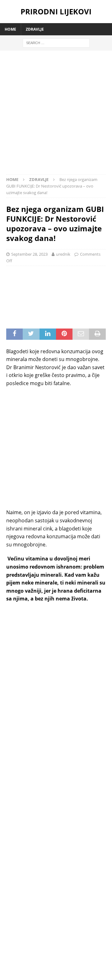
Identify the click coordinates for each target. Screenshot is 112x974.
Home (10, 29)
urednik (63, 254)
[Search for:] (56, 42)
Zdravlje (35, 29)
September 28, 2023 (29, 254)
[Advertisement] (56, 115)
